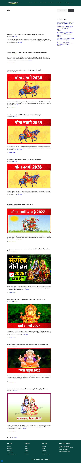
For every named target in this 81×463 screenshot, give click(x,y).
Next (15, 437)
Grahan (35, 2)
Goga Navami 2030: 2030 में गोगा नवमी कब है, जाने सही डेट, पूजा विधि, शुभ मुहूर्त (24, 70)
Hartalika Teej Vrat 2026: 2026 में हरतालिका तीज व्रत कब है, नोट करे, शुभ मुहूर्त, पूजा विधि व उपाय (27, 389)
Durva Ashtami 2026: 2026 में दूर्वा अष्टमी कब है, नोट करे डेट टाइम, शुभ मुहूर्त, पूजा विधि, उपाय (26, 299)
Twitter (25, 446)
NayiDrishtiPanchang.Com (43, 459)
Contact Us (9, 448)
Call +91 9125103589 (63, 449)
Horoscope (44, 450)
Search (70, 10)
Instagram (26, 453)
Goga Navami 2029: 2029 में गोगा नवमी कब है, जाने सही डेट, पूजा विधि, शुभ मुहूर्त (24, 114)
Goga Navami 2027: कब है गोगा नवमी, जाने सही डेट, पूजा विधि (20, 204)
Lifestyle (43, 448)
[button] (72, 3)
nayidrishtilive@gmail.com (64, 451)
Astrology (67, 2)
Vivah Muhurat (59, 2)
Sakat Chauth (43, 2)
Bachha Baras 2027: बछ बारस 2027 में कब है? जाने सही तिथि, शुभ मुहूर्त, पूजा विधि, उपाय (25, 34)
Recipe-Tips (44, 452)
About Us (9, 446)
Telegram (26, 450)
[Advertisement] (29, 23)
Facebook (26, 452)
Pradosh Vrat (51, 2)
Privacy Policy (10, 452)
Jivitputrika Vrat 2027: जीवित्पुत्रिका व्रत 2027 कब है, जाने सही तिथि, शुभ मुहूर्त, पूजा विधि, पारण (27, 52)
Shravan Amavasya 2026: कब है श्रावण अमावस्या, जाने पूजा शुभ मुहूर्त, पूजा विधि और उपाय (65, 28)
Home (30, 2)
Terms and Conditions (11, 453)
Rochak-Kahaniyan (46, 453)
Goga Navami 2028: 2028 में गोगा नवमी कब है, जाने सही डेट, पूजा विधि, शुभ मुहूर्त (24, 159)
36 (12, 437)
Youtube (26, 448)
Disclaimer (9, 450)
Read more (19, 42)
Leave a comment (12, 45)
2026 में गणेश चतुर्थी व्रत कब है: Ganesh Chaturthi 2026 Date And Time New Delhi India (27, 344)
